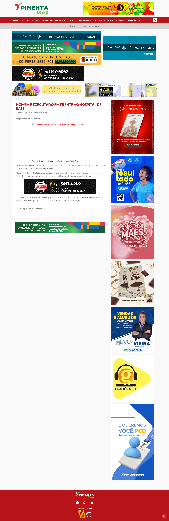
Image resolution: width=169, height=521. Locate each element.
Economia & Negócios (54, 20)
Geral (16, 20)
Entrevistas (85, 20)
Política (36, 20)
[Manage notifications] (164, 516)
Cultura (108, 20)
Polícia (25, 20)
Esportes (72, 20)
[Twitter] (92, 503)
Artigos (98, 20)
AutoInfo (120, 20)
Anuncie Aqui (134, 20)
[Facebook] (77, 503)
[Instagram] (84, 503)
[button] (155, 20)
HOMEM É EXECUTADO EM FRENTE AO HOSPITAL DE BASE (59, 106)
